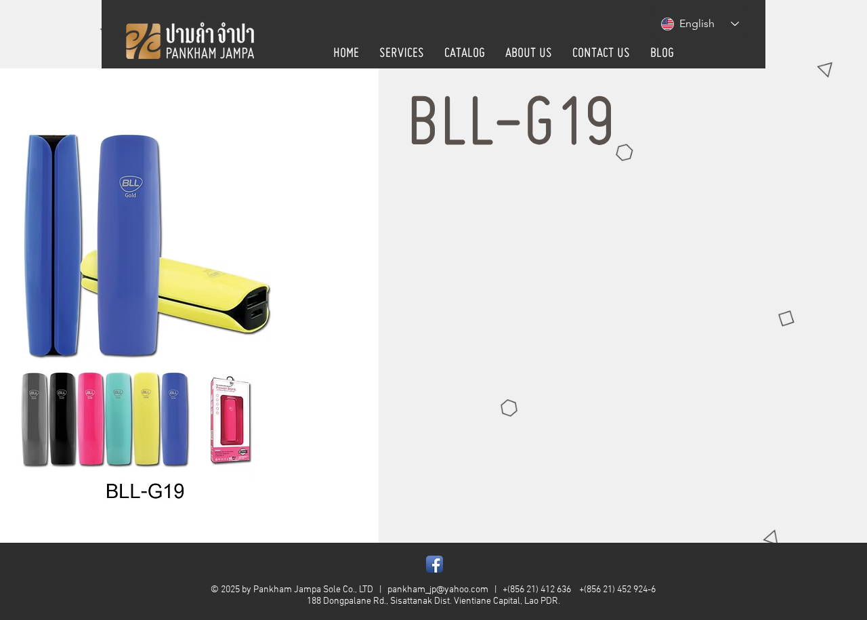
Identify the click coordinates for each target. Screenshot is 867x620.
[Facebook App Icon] (434, 564)
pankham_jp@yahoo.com (437, 590)
